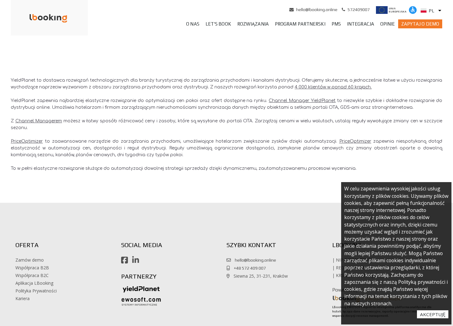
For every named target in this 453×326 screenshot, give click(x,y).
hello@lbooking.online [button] (316, 9)
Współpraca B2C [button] (32, 275)
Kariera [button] (22, 298)
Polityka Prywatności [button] (36, 291)
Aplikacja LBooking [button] (34, 283)
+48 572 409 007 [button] (248, 268)
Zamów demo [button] (29, 260)
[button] (40, 18)
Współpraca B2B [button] (32, 268)
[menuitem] (192, 23)
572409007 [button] (359, 9)
